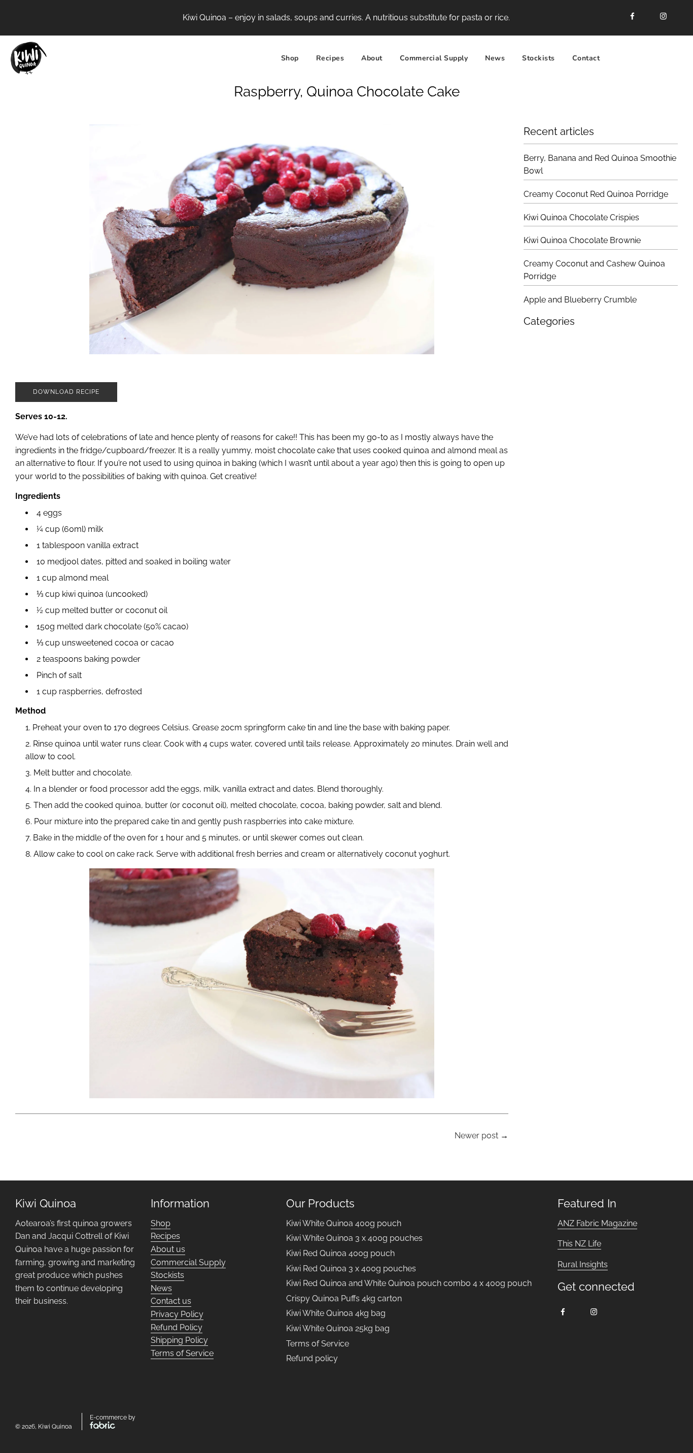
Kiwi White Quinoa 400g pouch (343, 1223)
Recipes (165, 1236)
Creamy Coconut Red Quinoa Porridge (596, 194)
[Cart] (671, 58)
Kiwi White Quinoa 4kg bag (336, 1313)
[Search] (620, 58)
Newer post (476, 1135)
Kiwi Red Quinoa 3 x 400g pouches (351, 1268)
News (495, 57)
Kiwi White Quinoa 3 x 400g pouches (354, 1238)
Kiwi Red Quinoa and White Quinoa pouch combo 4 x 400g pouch (409, 1283)
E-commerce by (112, 1417)
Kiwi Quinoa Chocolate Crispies (581, 217)
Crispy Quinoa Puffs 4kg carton (344, 1298)
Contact (586, 57)
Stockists (538, 57)
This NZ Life (579, 1243)
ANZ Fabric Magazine (597, 1223)
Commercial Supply (434, 57)
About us (168, 1249)
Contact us (171, 1301)
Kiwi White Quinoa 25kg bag (338, 1328)
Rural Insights (583, 1264)
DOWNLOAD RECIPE (66, 391)
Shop (290, 57)
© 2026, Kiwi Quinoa (43, 1426)
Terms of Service (182, 1353)
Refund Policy (176, 1327)
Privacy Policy (177, 1314)
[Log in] (645, 58)
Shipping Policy (179, 1340)
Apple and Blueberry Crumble (580, 300)
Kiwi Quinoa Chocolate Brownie (582, 240)
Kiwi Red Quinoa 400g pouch (340, 1253)
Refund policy (312, 1358)
